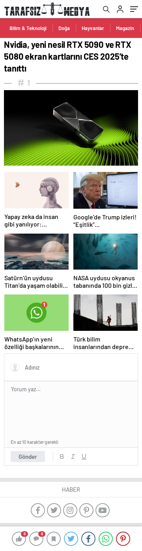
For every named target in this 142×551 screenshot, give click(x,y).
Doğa (64, 28)
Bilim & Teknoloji (28, 28)
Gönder (28, 456)
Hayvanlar (93, 28)
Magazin (125, 28)
